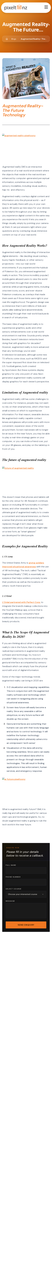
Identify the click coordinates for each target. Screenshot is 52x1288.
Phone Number (13, 877)
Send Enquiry (26, 925)
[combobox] (26, 894)
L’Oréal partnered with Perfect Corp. (21, 602)
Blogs (13, 39)
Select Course (13, 889)
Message (10, 901)
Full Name (11, 865)
